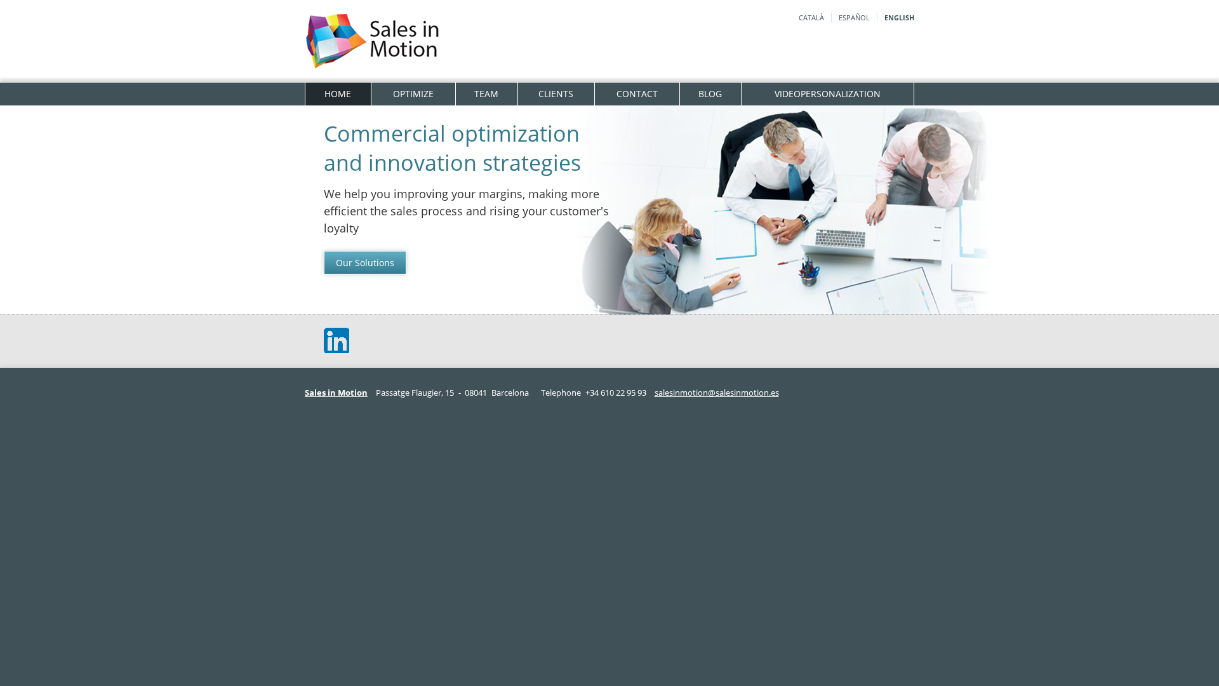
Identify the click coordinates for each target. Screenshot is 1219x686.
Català (811, 17)
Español (854, 17)
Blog (710, 94)
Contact (637, 94)
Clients (555, 94)
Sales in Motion (336, 392)
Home (337, 94)
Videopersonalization (828, 94)
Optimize (413, 94)
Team (486, 94)
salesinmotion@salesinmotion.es (717, 392)
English (899, 17)
